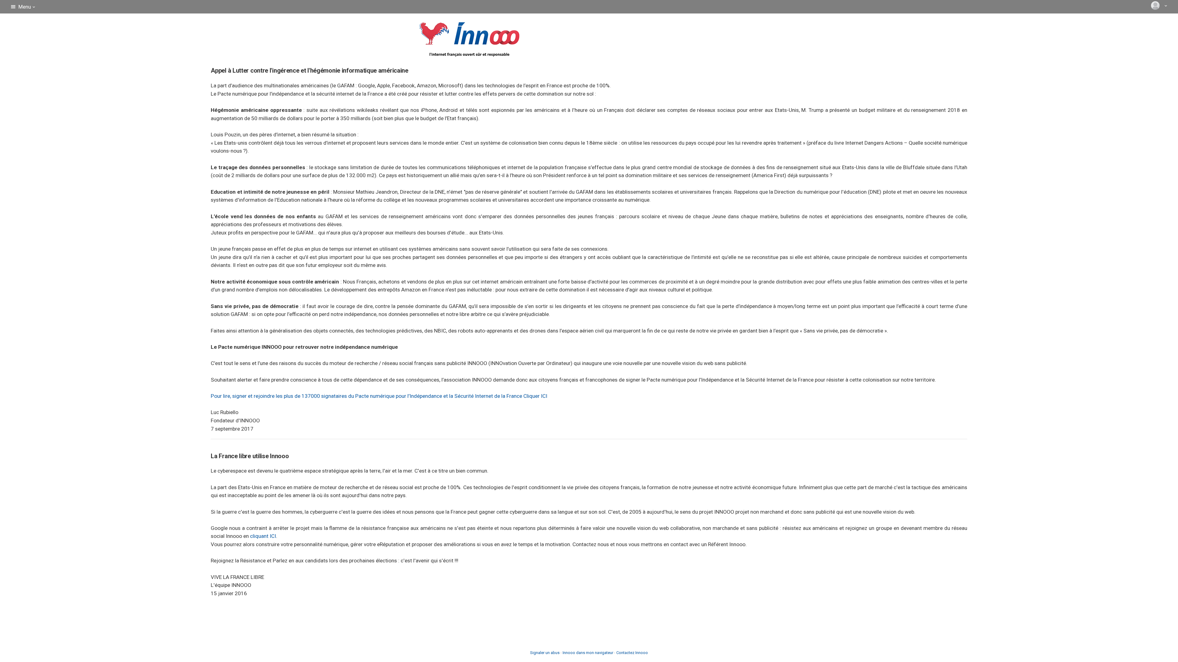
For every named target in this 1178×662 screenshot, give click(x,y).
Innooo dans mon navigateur (588, 652)
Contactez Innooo (632, 652)
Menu (24, 7)
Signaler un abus (545, 652)
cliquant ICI (263, 536)
